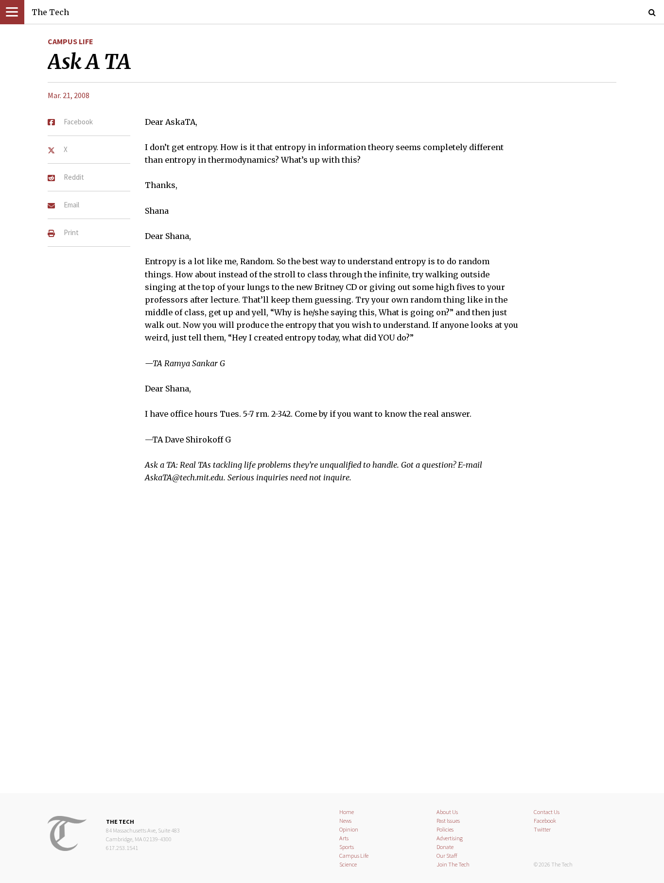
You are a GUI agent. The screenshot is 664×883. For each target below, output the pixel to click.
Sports (346, 846)
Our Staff (447, 855)
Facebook (545, 820)
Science (348, 864)
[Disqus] (332, 644)
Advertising (450, 838)
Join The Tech (453, 864)
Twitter (542, 829)
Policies (445, 829)
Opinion (348, 829)
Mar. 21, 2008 (68, 95)
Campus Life (70, 41)
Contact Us (546, 811)
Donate (445, 846)
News (345, 820)
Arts (344, 838)
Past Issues (448, 820)
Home (346, 811)
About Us (447, 811)
